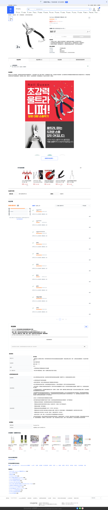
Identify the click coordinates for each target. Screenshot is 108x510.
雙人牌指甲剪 (46, 465)
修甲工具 (67, 465)
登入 (89, 5)
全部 (28, 9)
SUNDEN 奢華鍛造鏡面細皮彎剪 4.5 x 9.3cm (16, 479)
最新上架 (38, 205)
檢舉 (84, 346)
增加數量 (54, 37)
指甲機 (63, 465)
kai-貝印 (33, 465)
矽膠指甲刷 (11, 474)
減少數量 (54, 36)
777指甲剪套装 (80, 465)
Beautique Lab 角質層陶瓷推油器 (14, 490)
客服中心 (95, 5)
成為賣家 (98, 5)
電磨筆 (9, 465)
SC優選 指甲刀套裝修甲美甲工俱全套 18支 (16, 485)
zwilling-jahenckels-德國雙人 (25, 465)
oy (56, 465)
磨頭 (85, 465)
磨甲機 (50, 465)
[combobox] (86, 205)
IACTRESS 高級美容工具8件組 (14, 480)
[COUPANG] (33, 504)
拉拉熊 (54, 465)
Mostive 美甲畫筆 (12, 472)
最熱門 (33, 205)
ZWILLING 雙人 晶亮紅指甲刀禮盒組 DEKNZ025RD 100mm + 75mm (20, 483)
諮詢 (86, 326)
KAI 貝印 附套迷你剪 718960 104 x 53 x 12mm (17, 488)
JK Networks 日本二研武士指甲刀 (14, 482)
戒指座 (60, 465)
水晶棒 (37, 465)
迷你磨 (75, 465)
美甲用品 (71, 465)
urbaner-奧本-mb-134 (15, 465)
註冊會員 (91, 5)
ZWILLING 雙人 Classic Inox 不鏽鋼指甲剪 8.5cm (17, 471)
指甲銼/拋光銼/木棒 (11, 459)
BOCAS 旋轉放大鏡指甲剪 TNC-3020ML (16, 477)
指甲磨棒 (40, 465)
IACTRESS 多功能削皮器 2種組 (14, 491)
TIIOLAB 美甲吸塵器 (12, 493)
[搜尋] (89, 9)
